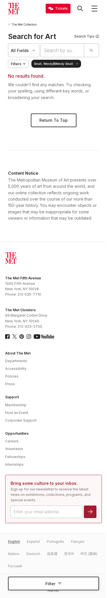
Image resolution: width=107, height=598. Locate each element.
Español (33, 541)
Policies (12, 376)
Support (12, 397)
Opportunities (17, 433)
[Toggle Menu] (94, 8)
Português (55, 541)
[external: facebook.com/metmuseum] (7, 336)
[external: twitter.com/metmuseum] (14, 336)
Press (10, 384)
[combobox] (62, 50)
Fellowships (15, 457)
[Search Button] (80, 8)
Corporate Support (21, 420)
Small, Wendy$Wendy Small (53, 63)
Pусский (15, 566)
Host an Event (16, 413)
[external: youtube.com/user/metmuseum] (44, 336)
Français (77, 541)
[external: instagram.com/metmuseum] (29, 336)
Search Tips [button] (84, 36)
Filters (16, 64)
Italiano (13, 554)
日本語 (52, 554)
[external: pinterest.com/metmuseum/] (21, 336)
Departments (16, 361)
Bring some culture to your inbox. (44, 483)
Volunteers (14, 449)
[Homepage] (13, 8)
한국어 (69, 554)
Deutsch (33, 554)
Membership (16, 405)
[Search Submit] (91, 50)
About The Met (18, 353)
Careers (12, 441)
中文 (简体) (88, 554)
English (14, 541)
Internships (14, 464)
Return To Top (53, 120)
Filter (50, 583)
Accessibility (16, 368)
